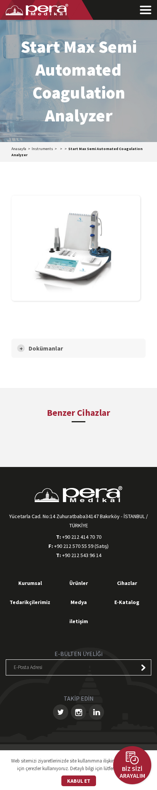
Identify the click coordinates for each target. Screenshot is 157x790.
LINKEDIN (96, 712)
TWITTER (60, 712)
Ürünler (78, 583)
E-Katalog (126, 602)
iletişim (78, 621)
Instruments (42, 148)
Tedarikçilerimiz (30, 602)
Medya (78, 602)
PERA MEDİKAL (37, 9)
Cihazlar (127, 583)
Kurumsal (30, 583)
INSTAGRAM (78, 712)
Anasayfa (18, 148)
